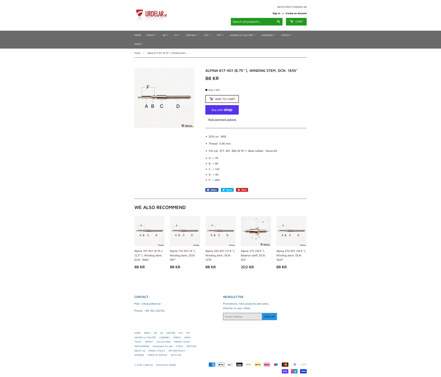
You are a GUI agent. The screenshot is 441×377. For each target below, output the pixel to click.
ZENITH (149, 341)
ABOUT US (139, 350)
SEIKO (187, 337)
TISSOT (138, 341)
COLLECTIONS (163, 341)
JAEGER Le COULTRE (241, 35)
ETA (206, 35)
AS (176, 35)
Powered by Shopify (166, 364)
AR (164, 35)
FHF (219, 35)
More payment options (222, 119)
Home (137, 53)
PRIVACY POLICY (156, 350)
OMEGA (285, 35)
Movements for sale (163, 346)
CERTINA (191, 35)
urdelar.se (148, 364)
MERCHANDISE (141, 346)
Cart (299, 21)
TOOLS (179, 346)
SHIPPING (139, 355)
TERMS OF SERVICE (157, 355)
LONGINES (267, 35)
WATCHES (191, 346)
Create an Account (296, 13)
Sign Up (269, 316)
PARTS (151, 35)
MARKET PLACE (182, 341)
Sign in (276, 13)
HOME (137, 35)
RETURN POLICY (177, 350)
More (137, 44)
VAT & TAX (176, 355)
